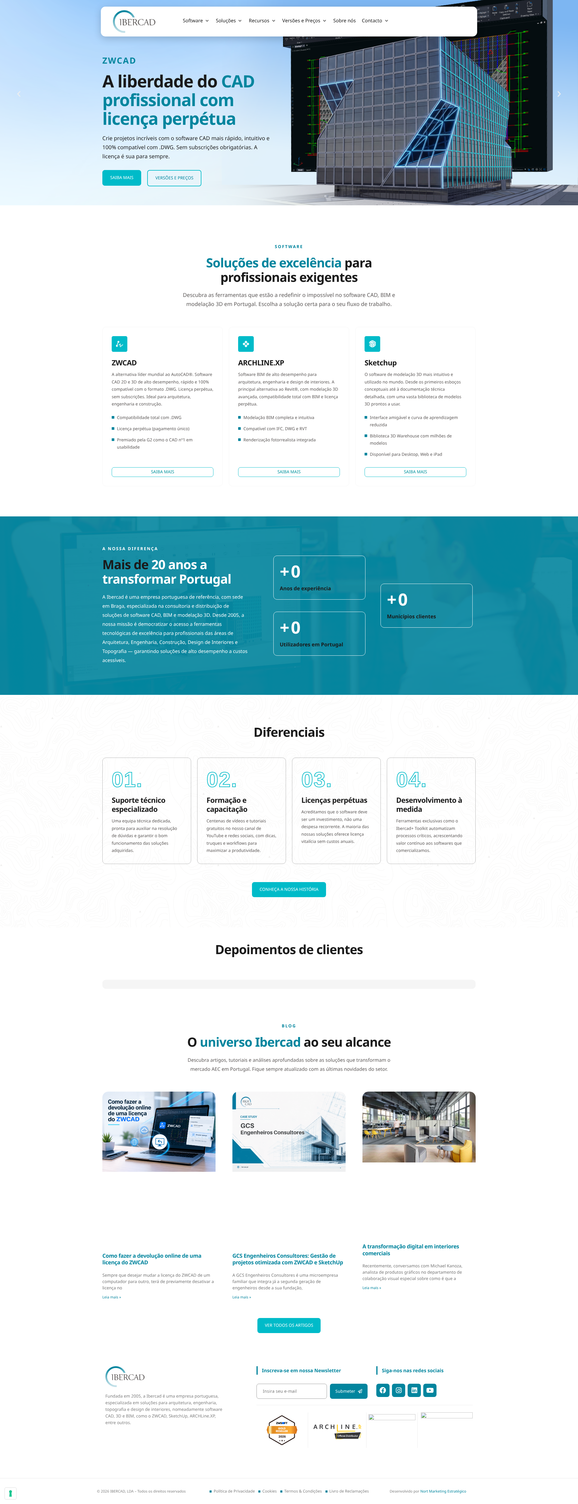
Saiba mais (121, 178)
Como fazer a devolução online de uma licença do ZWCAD (151, 1241)
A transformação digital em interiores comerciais (410, 1231)
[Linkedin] (414, 1390)
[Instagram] (398, 1390)
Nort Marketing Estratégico (443, 1491)
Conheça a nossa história (289, 889)
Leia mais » (111, 1278)
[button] (196, 20)
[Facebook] (383, 1390)
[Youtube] (430, 1390)
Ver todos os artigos (289, 1307)
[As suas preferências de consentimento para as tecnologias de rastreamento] (10, 1493)
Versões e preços (174, 178)
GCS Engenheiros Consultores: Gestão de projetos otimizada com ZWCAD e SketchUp (287, 1241)
